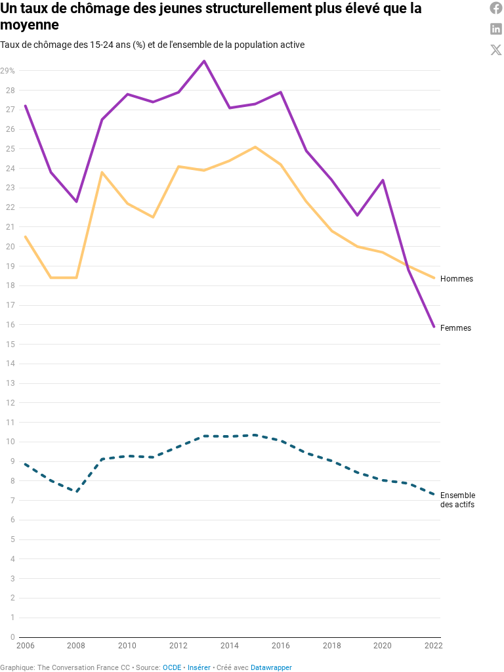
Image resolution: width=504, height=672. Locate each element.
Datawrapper (271, 667)
